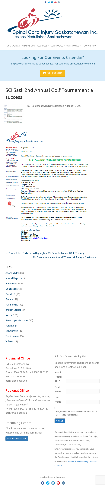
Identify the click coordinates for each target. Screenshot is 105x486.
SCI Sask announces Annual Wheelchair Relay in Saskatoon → (66, 257)
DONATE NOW (90, 46)
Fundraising (11, 304)
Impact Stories (13, 309)
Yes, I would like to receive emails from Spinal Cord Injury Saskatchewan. (76, 413)
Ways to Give (72, 46)
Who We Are (13, 46)
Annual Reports (13, 278)
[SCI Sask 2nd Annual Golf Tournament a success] (13, 113)
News (8, 315)
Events (9, 299)
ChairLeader (11, 288)
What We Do (28, 46)
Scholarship (11, 330)
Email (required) (58, 376)
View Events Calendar (16, 438)
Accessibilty (12, 273)
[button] (52, 73)
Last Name (58, 399)
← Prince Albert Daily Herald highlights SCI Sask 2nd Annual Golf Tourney (44, 253)
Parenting (10, 325)
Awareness (11, 283)
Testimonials (12, 336)
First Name (58, 389)
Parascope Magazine (16, 320)
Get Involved (56, 46)
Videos (9, 341)
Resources (42, 46)
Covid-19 (10, 294)
